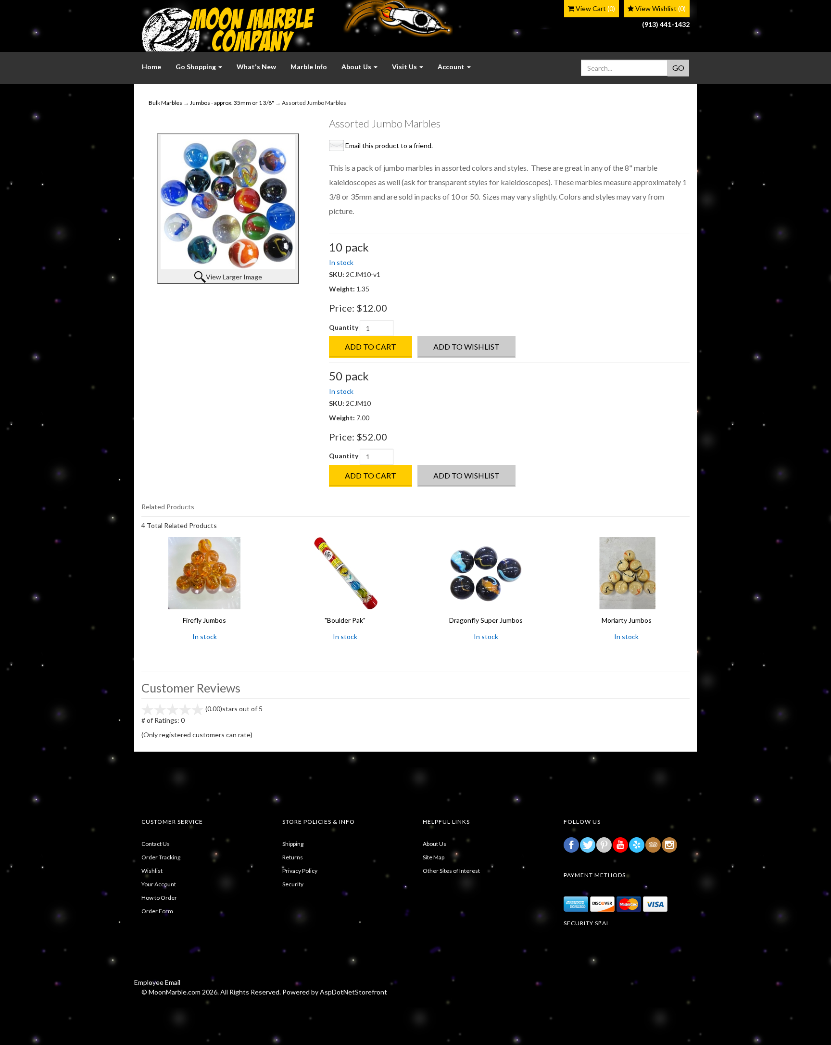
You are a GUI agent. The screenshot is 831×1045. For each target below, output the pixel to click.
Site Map (433, 857)
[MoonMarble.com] (228, 29)
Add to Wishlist (466, 346)
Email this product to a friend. (389, 145)
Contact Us (155, 843)
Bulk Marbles (165, 102)
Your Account (158, 884)
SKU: (337, 274)
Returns (292, 857)
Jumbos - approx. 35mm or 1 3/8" (232, 102)
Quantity (343, 327)
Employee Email (157, 982)
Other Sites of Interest (451, 870)
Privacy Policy (299, 870)
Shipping (292, 843)
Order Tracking (160, 857)
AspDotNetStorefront (353, 992)
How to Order (159, 897)
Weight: (342, 289)
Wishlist (152, 870)
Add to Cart (370, 346)
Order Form (157, 911)
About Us (434, 843)
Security (292, 884)
